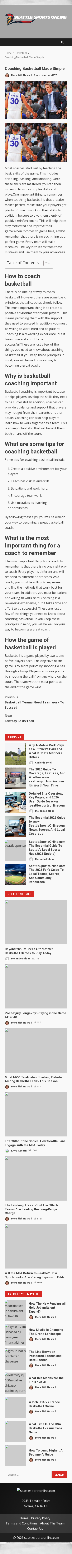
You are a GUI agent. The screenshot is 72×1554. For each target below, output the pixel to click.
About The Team (52, 1523)
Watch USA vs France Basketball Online (15, 1407)
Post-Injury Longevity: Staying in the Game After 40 (36, 986)
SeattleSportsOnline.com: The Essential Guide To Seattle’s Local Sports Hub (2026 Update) (15, 850)
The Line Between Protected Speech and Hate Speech (15, 1359)
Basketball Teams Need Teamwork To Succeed (34, 702)
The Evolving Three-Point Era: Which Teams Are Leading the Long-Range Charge (36, 1178)
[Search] (62, 42)
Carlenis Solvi (43, 762)
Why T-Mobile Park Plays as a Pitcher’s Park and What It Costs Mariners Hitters (15, 754)
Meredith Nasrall (21, 75)
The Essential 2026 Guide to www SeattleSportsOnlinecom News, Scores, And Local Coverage (15, 826)
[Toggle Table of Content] (45, 263)
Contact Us (35, 1528)
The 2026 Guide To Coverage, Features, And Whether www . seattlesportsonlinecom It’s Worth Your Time (15, 778)
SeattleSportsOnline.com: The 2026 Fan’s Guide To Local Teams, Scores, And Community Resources (15, 874)
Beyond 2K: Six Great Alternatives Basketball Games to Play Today (36, 922)
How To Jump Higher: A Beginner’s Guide (15, 1455)
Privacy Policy (40, 1518)
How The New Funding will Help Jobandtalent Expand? (15, 1310)
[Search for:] (28, 1474)
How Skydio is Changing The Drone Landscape (15, 1335)
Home (24, 1518)
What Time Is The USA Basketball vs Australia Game (15, 1431)
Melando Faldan (45, 810)
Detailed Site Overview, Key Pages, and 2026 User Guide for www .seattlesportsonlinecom (15, 802)
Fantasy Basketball (19, 718)
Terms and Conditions (21, 1523)
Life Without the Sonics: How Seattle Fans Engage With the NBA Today (36, 1114)
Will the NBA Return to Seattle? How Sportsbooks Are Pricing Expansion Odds (36, 1246)
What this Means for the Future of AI (15, 1383)
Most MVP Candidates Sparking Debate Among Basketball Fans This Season (36, 1050)
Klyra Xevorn (19, 1150)
